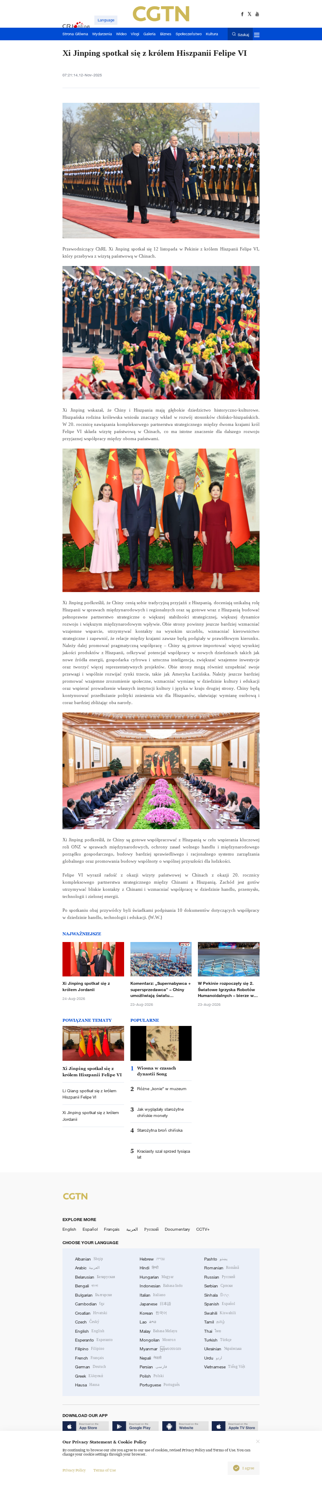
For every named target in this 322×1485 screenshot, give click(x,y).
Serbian (218, 1286)
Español (90, 1229)
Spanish (219, 1304)
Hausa (87, 1385)
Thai (212, 1331)
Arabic (87, 1268)
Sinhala (216, 1295)
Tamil (214, 1322)
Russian (219, 1277)
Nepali (150, 1358)
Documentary (177, 1229)
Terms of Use (104, 1470)
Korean (153, 1313)
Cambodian (89, 1304)
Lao (148, 1322)
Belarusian (95, 1277)
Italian (153, 1295)
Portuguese (160, 1385)
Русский (151, 1229)
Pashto (216, 1259)
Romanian (221, 1268)
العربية (132, 1229)
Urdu (213, 1358)
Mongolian (157, 1340)
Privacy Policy (74, 1470)
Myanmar (160, 1349)
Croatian (91, 1313)
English (69, 1229)
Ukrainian (223, 1349)
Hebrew (152, 1259)
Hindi (149, 1268)
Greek (89, 1376)
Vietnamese (224, 1367)
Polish (152, 1376)
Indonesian (161, 1286)
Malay (158, 1331)
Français (111, 1229)
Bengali (86, 1286)
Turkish (217, 1340)
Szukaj (243, 34)
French (89, 1358)
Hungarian (157, 1277)
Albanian (89, 1259)
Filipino (89, 1349)
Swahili (220, 1313)
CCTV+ (203, 1229)
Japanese (155, 1304)
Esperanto (94, 1340)
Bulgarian (93, 1295)
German (90, 1367)
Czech (87, 1322)
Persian (153, 1367)
